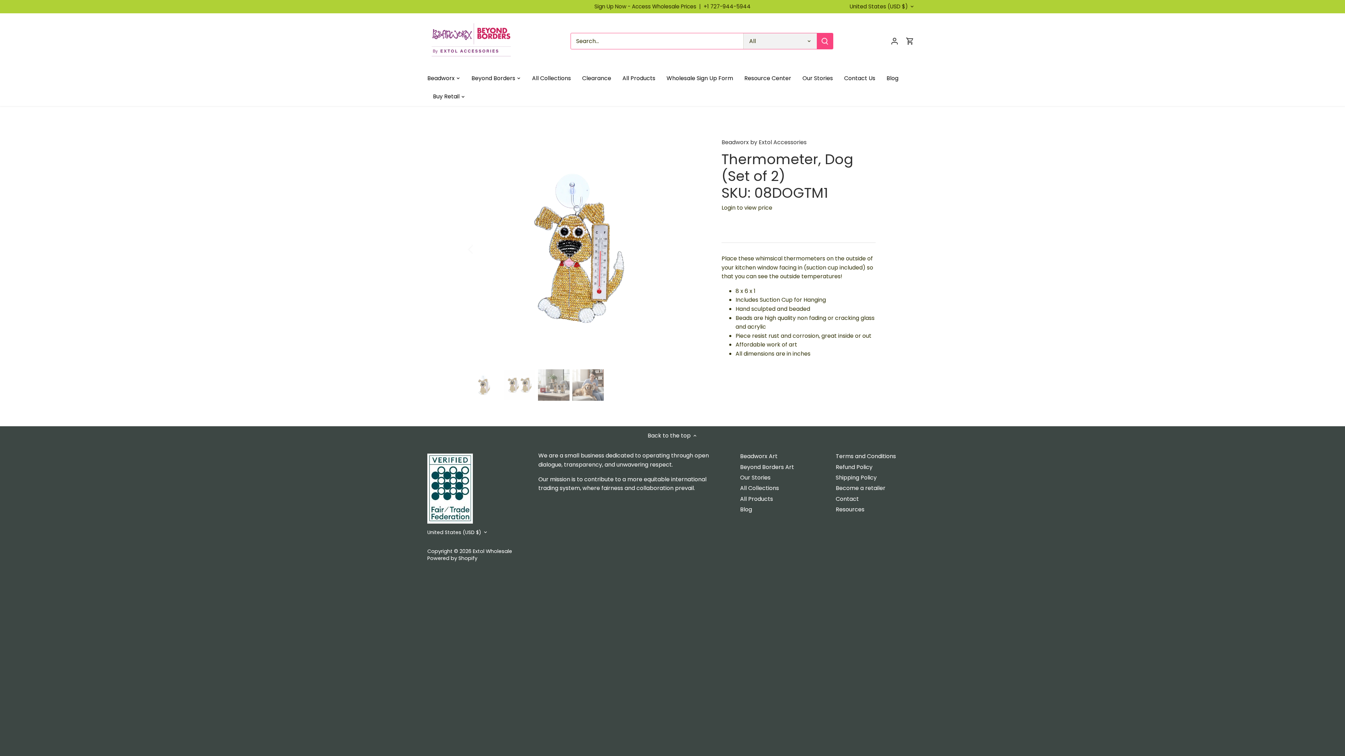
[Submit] (825, 41)
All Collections (759, 488)
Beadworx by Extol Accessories (764, 142)
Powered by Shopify (452, 558)
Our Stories (755, 478)
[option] (587, 248)
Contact (847, 499)
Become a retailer (860, 488)
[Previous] (479, 249)
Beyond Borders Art (767, 467)
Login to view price (747, 208)
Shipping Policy (856, 478)
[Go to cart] (910, 41)
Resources (850, 509)
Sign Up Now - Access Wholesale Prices (649, 6)
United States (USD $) (879, 7)
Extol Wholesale (492, 551)
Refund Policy (854, 467)
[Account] (894, 41)
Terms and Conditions (866, 456)
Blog (746, 509)
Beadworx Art (759, 456)
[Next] (694, 249)
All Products (756, 499)
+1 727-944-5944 (727, 6)
